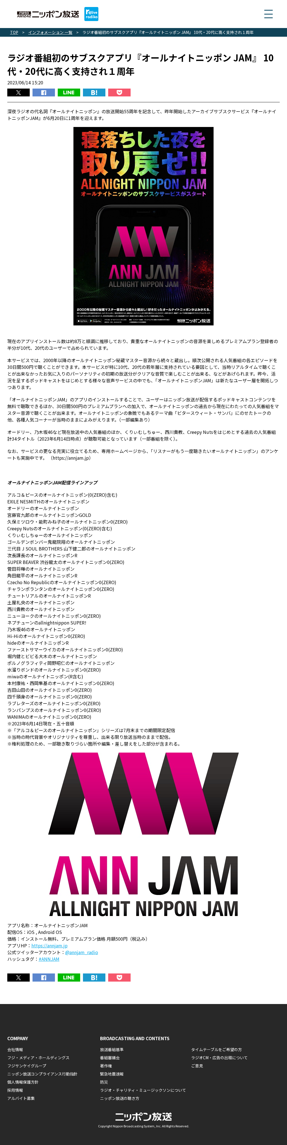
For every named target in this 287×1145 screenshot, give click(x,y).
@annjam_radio (81, 952)
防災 (104, 1082)
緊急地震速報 (112, 1074)
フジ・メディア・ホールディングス (38, 1057)
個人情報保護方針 (23, 1082)
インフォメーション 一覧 (50, 32)
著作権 (106, 1065)
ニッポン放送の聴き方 (119, 1098)
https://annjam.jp (49, 945)
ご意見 (197, 1065)
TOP (14, 32)
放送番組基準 (112, 1049)
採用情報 (15, 1090)
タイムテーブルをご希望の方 (216, 1049)
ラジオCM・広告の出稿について (219, 1057)
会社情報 (15, 1049)
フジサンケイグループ (26, 1065)
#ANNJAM (49, 959)
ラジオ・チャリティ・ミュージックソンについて (143, 1090)
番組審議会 (110, 1057)
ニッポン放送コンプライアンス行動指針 (42, 1074)
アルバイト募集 (21, 1098)
